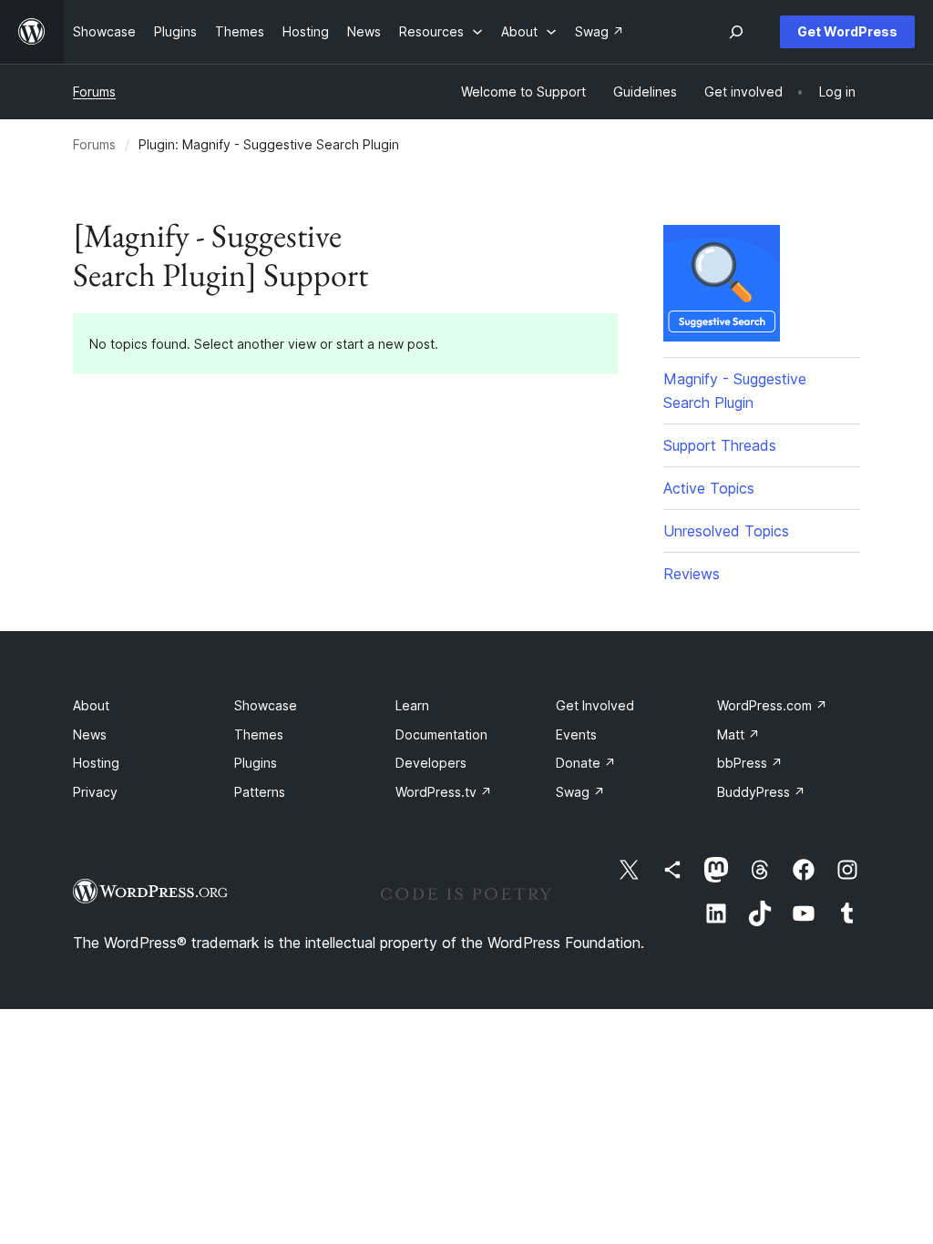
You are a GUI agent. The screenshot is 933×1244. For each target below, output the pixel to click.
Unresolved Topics (726, 531)
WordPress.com (772, 705)
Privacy (95, 792)
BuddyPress (761, 792)
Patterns (259, 792)
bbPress (750, 762)
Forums (94, 91)
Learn (412, 705)
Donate (586, 762)
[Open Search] (736, 32)
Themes (258, 734)
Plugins (255, 762)
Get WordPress (847, 31)
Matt (738, 734)
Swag (580, 792)
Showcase (265, 705)
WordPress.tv (443, 792)
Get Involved (595, 705)
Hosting (96, 762)
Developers (430, 762)
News (90, 734)
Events (576, 734)
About (91, 705)
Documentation (441, 734)
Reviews (691, 574)
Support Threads (719, 445)
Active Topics (708, 488)
